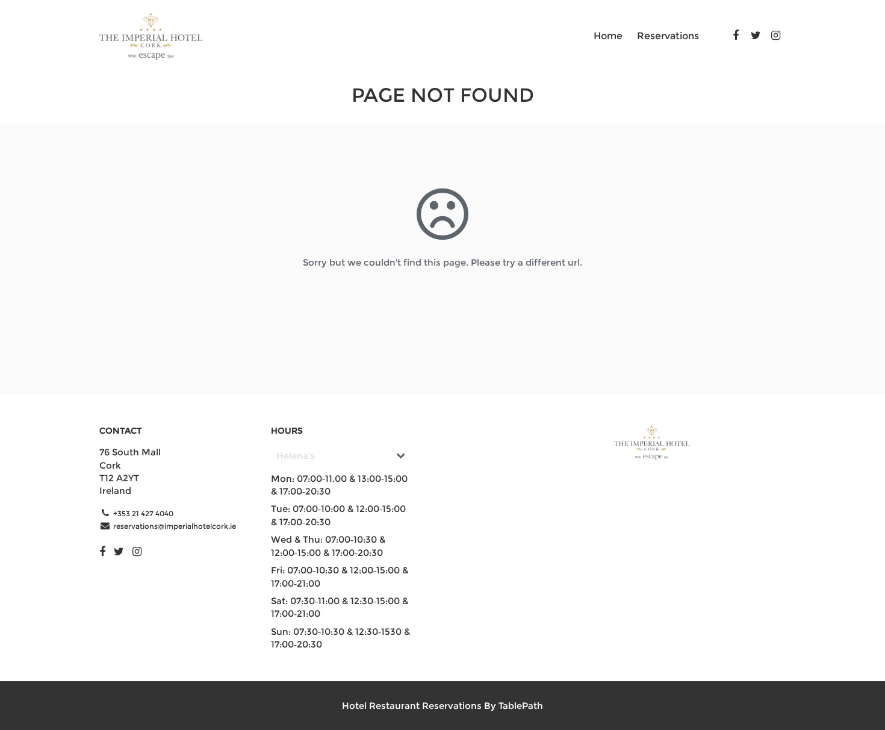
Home (608, 36)
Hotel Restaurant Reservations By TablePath (442, 705)
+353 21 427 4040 (143, 513)
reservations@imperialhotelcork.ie (174, 526)
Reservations (668, 36)
